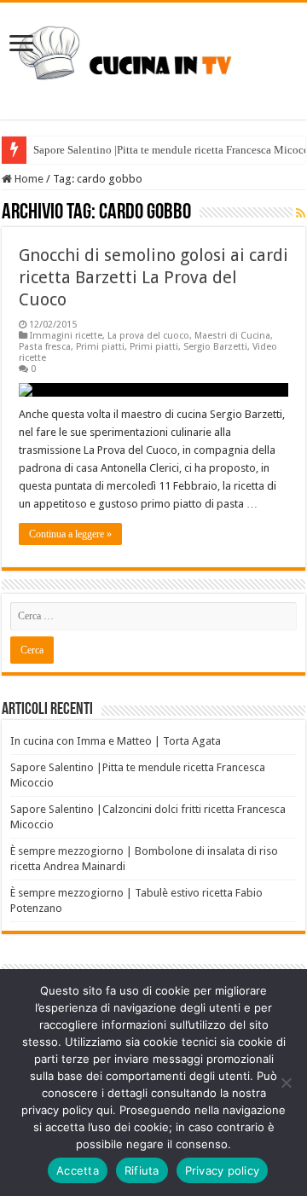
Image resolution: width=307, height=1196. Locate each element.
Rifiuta (142, 1170)
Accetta (77, 1170)
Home (27, 178)
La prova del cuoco (148, 335)
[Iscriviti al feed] (300, 213)
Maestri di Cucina (232, 335)
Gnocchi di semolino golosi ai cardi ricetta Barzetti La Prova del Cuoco (153, 277)
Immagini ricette (66, 335)
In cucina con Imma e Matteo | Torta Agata (115, 740)
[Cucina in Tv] (153, 58)
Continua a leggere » (70, 534)
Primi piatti (100, 346)
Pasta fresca (45, 346)
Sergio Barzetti (215, 346)
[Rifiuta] (285, 1082)
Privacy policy (222, 1170)
